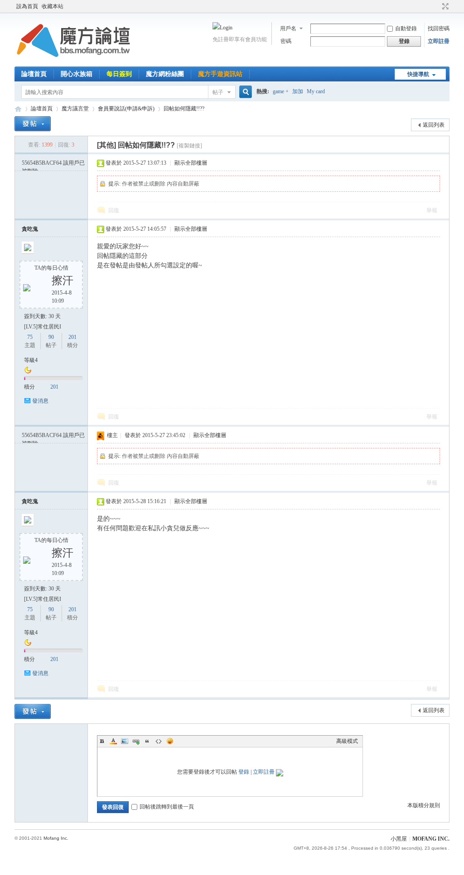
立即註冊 (439, 41)
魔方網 (18, 108)
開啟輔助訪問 (437, 6)
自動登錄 (406, 28)
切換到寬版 (444, 6)
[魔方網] (73, 61)
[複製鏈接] (189, 146)
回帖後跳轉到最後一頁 (167, 807)
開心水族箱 (76, 74)
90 (51, 337)
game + (281, 91)
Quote (147, 741)
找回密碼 (439, 28)
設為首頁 (27, 6)
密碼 (285, 41)
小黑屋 (399, 839)
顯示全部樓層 (190, 163)
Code (158, 741)
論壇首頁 (34, 74)
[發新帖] (32, 123)
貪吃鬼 (30, 229)
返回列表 (434, 125)
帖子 (218, 92)
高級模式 (347, 741)
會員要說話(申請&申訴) (126, 108)
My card (316, 91)
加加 (297, 91)
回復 (113, 210)
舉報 (431, 210)
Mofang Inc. (56, 838)
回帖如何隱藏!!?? (184, 108)
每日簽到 (119, 74)
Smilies (169, 741)
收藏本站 (52, 6)
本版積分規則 (423, 805)
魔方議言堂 (75, 108)
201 (72, 337)
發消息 (40, 401)
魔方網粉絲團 (165, 74)
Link (135, 741)
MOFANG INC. (431, 839)
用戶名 (288, 28)
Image (124, 741)
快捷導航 (418, 74)
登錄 (243, 772)
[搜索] (244, 92)
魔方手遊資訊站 (220, 74)
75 (30, 337)
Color (113, 741)
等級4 (31, 360)
